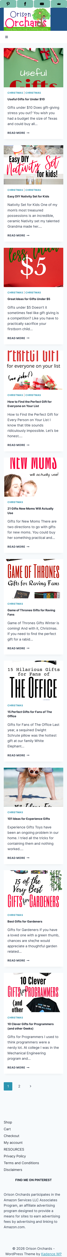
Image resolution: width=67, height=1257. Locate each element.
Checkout (11, 1136)
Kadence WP (51, 1254)
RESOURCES (14, 1149)
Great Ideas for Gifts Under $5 (28, 299)
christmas (33, 92)
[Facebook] (25, 4)
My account (13, 1143)
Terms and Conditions (21, 1163)
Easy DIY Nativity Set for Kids (28, 196)
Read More (18, 132)
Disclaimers (13, 1170)
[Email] (42, 4)
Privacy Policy (15, 1156)
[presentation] (33, 67)
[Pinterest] (8, 4)
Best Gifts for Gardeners (24, 921)
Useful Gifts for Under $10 (26, 99)
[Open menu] (7, 36)
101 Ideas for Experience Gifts (28, 819)
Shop (8, 1122)
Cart (7, 1129)
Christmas (15, 92)
